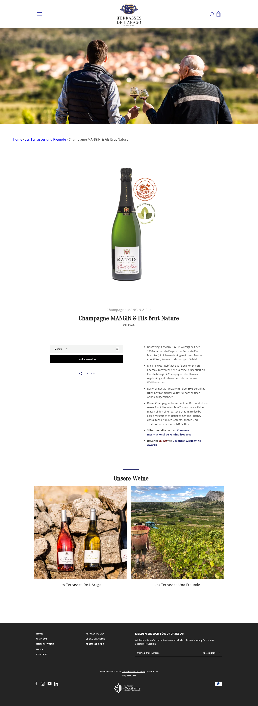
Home (17, 139)
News (39, 649)
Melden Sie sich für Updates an (159, 634)
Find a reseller (86, 359)
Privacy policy (95, 633)
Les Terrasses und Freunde (45, 139)
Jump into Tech (129, 675)
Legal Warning (95, 639)
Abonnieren (209, 653)
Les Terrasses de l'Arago (133, 671)
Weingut (41, 639)
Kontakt (42, 654)
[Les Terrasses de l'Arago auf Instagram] (43, 683)
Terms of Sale (95, 644)
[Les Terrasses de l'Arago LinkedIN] (56, 683)
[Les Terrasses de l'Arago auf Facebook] (36, 683)
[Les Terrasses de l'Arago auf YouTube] (50, 683)
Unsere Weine (45, 644)
